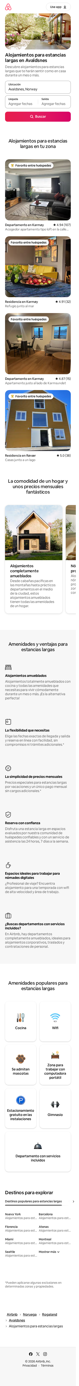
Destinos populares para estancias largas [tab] (33, 1201)
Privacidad (30, 1365)
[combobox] (37, 89)
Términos (47, 1365)
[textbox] (21, 103)
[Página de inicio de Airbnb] (8, 6)
